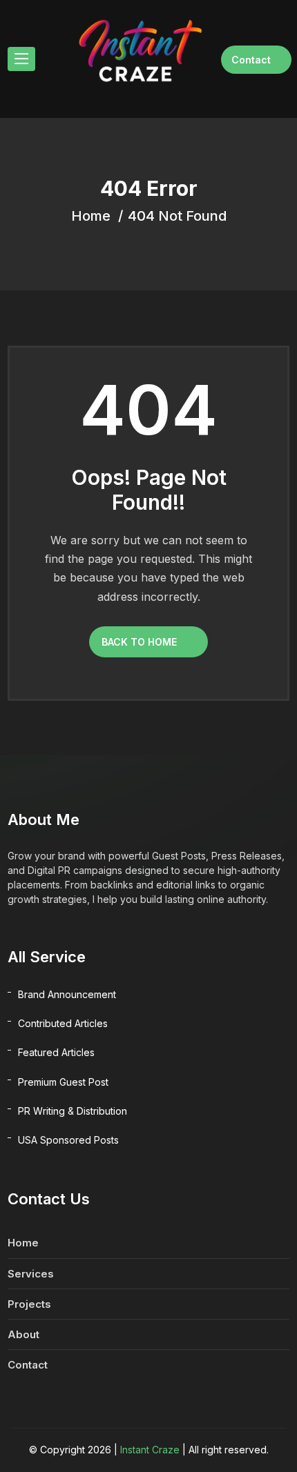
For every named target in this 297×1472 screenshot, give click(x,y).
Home (23, 1242)
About (23, 1334)
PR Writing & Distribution (72, 1111)
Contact (251, 60)
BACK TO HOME (139, 642)
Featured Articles (56, 1052)
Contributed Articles (63, 1023)
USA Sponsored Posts (68, 1140)
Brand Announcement (67, 994)
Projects (29, 1304)
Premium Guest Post (63, 1082)
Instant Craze (150, 1449)
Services (31, 1273)
